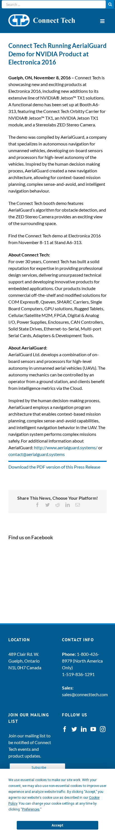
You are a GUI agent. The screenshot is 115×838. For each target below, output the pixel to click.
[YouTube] (93, 729)
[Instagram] (103, 729)
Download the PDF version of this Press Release (54, 466)
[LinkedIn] (84, 729)
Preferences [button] (31, 809)
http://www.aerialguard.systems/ (65, 447)
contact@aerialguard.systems (36, 454)
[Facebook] (65, 729)
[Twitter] (74, 729)
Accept (57, 825)
